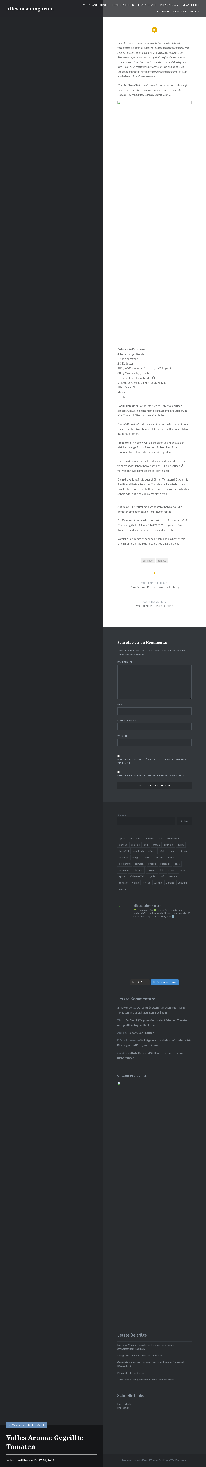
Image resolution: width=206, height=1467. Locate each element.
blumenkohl (173, 838)
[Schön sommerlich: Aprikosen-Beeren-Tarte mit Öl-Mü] (126, 949)
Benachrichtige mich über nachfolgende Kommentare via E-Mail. (153, 761)
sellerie (171, 869)
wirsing (158, 882)
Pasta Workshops (95, 5)
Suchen (121, 815)
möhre (148, 857)
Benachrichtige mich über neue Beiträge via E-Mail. (151, 775)
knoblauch (138, 851)
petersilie (165, 863)
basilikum (148, 560)
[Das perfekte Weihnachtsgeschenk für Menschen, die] (126, 938)
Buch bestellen (123, 5)
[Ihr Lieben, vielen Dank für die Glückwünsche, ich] (183, 960)
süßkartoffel (137, 876)
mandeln (123, 857)
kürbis (163, 851)
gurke (181, 844)
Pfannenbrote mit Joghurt (131, 1373)
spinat (122, 876)
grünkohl (168, 844)
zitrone (170, 882)
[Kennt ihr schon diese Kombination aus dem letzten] (164, 972)
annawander (125, 1007)
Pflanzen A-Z (169, 5)
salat (160, 869)
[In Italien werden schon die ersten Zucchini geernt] (183, 926)
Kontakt (179, 11)
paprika (152, 863)
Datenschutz (124, 1403)
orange (170, 857)
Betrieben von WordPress (135, 1460)
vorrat (146, 882)
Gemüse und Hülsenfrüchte (27, 1425)
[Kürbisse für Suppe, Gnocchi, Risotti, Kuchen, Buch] (145, 938)
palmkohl (139, 863)
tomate (162, 560)
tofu (162, 876)
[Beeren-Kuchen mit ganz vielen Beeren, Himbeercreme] (126, 926)
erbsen (156, 844)
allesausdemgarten (30, 8)
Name (121, 704)
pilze (177, 863)
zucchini (182, 882)
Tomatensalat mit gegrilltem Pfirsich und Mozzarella (145, 1379)
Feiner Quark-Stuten (141, 1032)
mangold (136, 857)
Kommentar (126, 662)
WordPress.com (178, 1460)
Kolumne (163, 11)
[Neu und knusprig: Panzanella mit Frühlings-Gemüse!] (145, 972)
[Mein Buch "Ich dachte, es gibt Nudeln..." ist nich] (183, 972)
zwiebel (123, 888)
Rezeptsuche (147, 5)
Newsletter (191, 5)
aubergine (134, 838)
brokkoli (135, 844)
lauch (173, 851)
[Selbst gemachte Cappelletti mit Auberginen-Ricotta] (145, 926)
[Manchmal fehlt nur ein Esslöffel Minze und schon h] (126, 960)
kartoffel (124, 851)
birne (160, 838)
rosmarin (124, 869)
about (195, 11)
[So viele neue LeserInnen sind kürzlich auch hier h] (183, 938)
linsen (183, 851)
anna (23, 1460)
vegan (135, 882)
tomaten (123, 882)
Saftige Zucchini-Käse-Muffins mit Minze (139, 1355)
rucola (150, 869)
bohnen (123, 844)
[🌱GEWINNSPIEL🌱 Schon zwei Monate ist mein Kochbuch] (164, 960)
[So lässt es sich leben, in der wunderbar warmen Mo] (164, 926)
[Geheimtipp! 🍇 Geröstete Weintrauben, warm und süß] (183, 949)
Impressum (123, 1407)
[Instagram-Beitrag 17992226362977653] (145, 960)
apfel (122, 838)
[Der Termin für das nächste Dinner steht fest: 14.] (164, 938)
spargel (183, 869)
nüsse (159, 857)
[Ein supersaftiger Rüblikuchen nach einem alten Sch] (126, 972)
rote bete (138, 869)
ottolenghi (125, 863)
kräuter (152, 851)
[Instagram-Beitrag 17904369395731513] (145, 949)
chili (146, 844)
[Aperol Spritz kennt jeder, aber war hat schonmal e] (164, 949)
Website (122, 736)
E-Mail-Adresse (128, 720)
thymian (152, 876)
